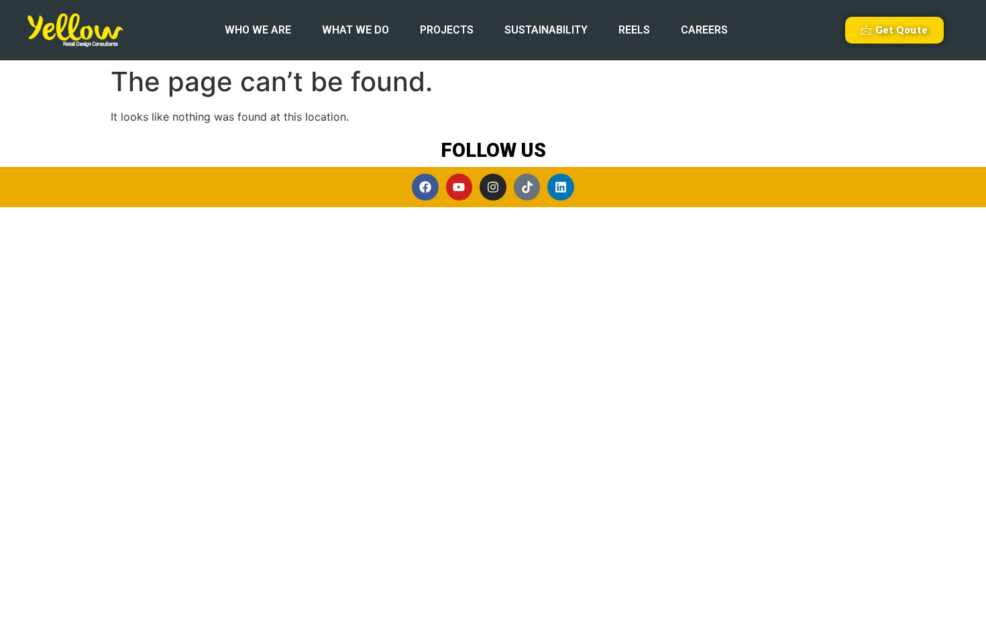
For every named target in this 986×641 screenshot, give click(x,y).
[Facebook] (425, 187)
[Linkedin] (560, 187)
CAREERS (704, 29)
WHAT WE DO (355, 29)
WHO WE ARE (258, 29)
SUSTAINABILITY (546, 29)
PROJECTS (447, 29)
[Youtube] (459, 187)
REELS (634, 29)
